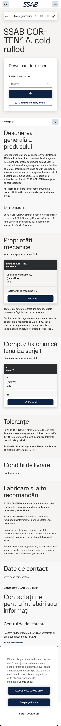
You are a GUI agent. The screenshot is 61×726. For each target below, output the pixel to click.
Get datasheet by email (32, 102)
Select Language (19, 76)
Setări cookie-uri (29, 713)
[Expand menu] (55, 122)
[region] (29, 686)
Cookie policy (25, 681)
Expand (32, 298)
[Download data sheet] (30, 94)
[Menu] (55, 4)
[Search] (6, 4)
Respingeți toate (29, 702)
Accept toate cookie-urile (29, 690)
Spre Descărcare (15, 642)
